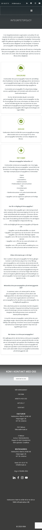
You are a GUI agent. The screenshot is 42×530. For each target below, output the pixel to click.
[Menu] (31, 10)
